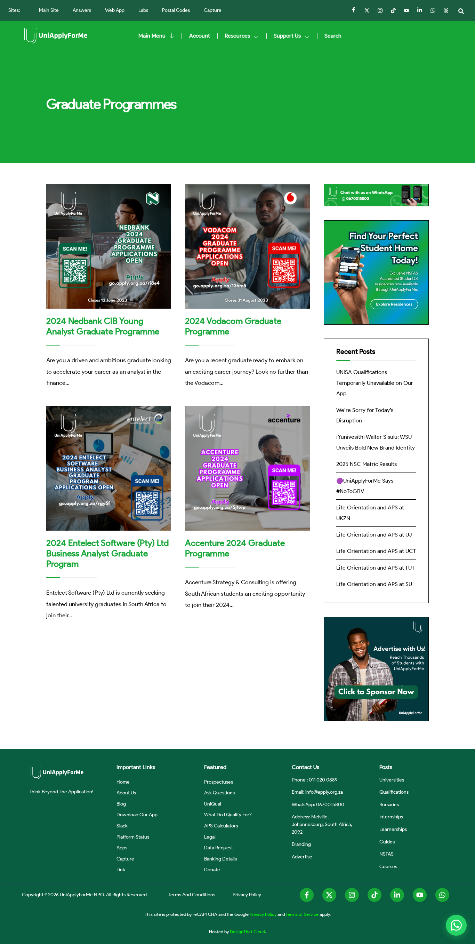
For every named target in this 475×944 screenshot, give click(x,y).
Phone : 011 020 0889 (315, 780)
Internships (391, 817)
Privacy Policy (263, 914)
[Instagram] (380, 10)
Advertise (302, 857)
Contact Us (305, 767)
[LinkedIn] (419, 10)
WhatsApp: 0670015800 (318, 804)
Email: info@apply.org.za (317, 792)
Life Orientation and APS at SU (374, 584)
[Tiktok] (393, 10)
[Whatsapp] (442, 895)
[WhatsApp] (433, 10)
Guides (387, 842)
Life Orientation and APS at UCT (376, 551)
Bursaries (389, 804)
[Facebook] (353, 10)
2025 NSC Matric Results (366, 464)
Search (332, 35)
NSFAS (386, 854)
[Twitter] (367, 10)
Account (199, 35)
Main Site (49, 10)
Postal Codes (176, 10)
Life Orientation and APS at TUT (375, 567)
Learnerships (393, 829)
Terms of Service (302, 914)
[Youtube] (420, 895)
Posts (385, 767)
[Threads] (446, 10)
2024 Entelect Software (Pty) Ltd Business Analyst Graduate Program (107, 553)
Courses (388, 866)
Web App (114, 10)
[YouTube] (406, 10)
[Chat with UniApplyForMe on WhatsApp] (456, 925)
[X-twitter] (329, 895)
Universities (391, 780)
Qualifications (394, 792)
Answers (82, 10)
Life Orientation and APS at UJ (374, 534)
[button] (461, 11)
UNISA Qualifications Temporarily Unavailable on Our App (374, 383)
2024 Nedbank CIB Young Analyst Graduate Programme (102, 326)
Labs (143, 10)
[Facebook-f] (307, 895)
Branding (301, 844)
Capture (213, 10)
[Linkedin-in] (397, 895)
